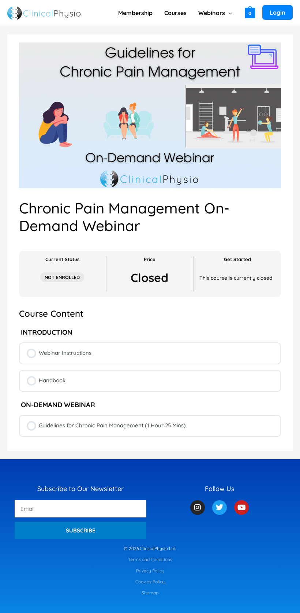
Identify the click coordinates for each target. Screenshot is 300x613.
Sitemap (150, 592)
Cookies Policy (150, 581)
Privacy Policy (150, 570)
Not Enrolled (62, 277)
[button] (228, 13)
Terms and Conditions (150, 559)
